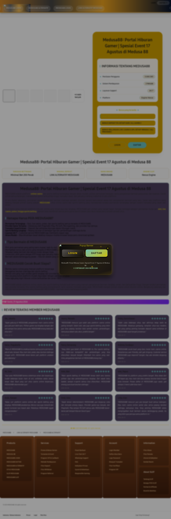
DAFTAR (96, 253)
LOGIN (72, 253)
